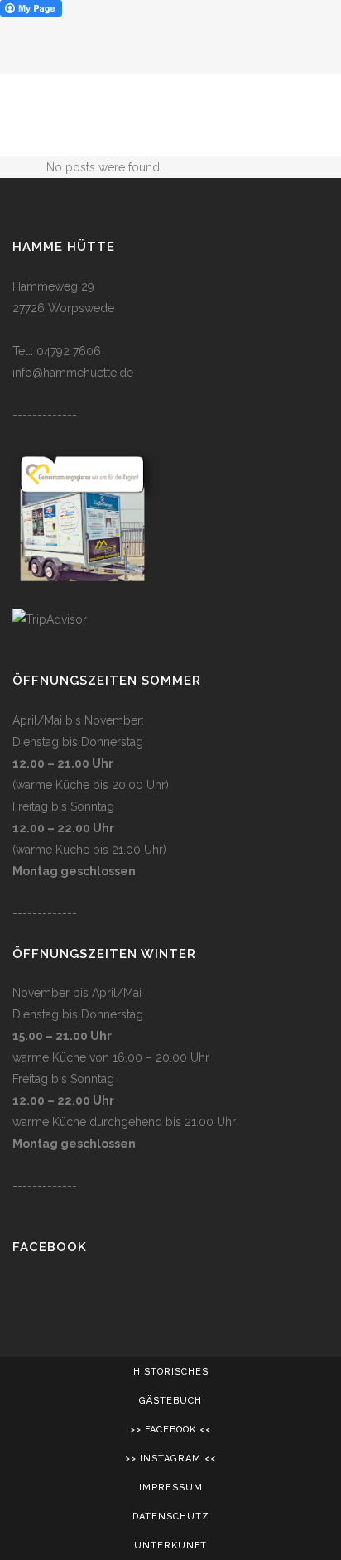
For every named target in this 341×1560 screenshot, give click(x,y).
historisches (171, 1371)
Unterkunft (170, 1545)
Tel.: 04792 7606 (56, 351)
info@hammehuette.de (72, 372)
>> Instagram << (170, 1458)
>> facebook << (170, 1429)
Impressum (171, 1487)
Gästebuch (170, 1400)
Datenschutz (170, 1516)
